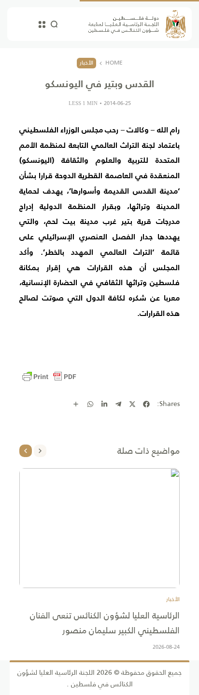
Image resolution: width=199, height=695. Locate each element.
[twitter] (132, 404)
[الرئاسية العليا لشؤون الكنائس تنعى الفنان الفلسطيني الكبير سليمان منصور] (99, 528)
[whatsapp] (90, 404)
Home (114, 63)
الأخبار (86, 62)
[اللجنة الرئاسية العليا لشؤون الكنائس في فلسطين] (137, 24)
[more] (76, 404)
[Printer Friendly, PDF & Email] (49, 376)
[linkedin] (104, 404)
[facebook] (146, 404)
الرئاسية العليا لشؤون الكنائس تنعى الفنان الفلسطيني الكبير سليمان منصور (105, 623)
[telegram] (118, 404)
